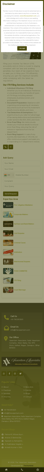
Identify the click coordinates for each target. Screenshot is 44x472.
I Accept (22, 48)
